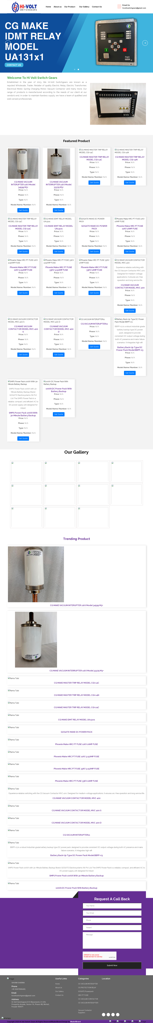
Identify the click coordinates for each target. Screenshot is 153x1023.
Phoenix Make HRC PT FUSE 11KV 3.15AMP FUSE (76, 756)
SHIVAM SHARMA (18, 983)
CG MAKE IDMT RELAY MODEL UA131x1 (76, 719)
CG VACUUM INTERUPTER (88, 984)
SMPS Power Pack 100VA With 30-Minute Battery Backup (76, 875)
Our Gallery (84, 7)
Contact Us (97, 7)
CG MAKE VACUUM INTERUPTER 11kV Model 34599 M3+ (23, 184)
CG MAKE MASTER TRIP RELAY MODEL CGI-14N (76, 695)
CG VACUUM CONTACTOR (88, 999)
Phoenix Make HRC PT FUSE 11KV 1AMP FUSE (76, 744)
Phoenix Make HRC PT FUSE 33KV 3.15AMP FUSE (76, 769)
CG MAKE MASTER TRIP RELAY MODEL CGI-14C (76, 683)
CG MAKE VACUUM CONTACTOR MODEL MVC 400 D (58, 329)
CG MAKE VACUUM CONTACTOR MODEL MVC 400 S (23, 329)
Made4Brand (75, 1022)
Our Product (70, 7)
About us (58, 7)
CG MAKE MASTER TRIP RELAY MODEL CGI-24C (76, 707)
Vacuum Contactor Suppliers (85, 1011)
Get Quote (23, 210)
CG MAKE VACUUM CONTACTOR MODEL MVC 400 (76, 798)
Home (48, 7)
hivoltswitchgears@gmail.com (134, 8)
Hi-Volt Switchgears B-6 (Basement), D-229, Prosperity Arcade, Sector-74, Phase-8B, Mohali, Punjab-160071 (30, 1004)
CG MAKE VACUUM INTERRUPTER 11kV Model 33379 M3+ (58, 184)
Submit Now (112, 965)
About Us (58, 987)
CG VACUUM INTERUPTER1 (88, 1003)
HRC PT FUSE (83, 995)
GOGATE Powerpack (86, 991)
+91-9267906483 (18, 989)
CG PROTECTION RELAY (87, 987)
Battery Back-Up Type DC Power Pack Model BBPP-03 (76, 855)
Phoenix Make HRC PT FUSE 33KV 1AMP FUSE (76, 781)
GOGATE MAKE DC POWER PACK (76, 732)
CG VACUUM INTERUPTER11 (94, 324)
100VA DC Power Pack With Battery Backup (76, 888)
